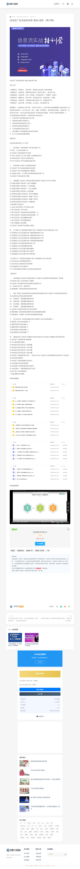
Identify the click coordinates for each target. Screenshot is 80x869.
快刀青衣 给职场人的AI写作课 (40, 797)
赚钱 (44, 837)
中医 (45, 825)
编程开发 (41, 834)
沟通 (57, 831)
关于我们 (26, 853)
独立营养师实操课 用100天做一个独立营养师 (45, 779)
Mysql (47, 823)
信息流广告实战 (39, 550)
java (43, 823)
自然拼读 (22, 837)
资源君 (16, 606)
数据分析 (36, 831)
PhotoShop (22, 825)
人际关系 (22, 828)
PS (35, 825)
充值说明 (38, 853)
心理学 (46, 828)
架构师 (52, 831)
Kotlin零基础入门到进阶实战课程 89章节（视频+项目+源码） (56, 619)
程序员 (31, 834)
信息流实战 (20, 550)
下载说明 (38, 856)
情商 (57, 828)
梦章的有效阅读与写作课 (39, 761)
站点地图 (26, 856)
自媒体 (51, 834)
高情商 (49, 837)
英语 (28, 837)
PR (32, 825)
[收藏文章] (57, 606)
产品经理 (50, 825)
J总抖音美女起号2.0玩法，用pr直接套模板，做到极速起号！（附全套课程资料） (23, 619)
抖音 (21, 831)
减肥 (28, 828)
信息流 (13, 550)
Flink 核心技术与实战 (37, 770)
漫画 (21, 834)
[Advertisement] (40, 588)
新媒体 (47, 831)
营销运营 (26, 16)
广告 (48, 550)
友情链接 (26, 860)
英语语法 (39, 837)
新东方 (41, 831)
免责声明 (38, 860)
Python (40, 825)
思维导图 (52, 828)
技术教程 (20, 16)
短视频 (26, 834)
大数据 (32, 828)
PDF (52, 823)
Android (29, 823)
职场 (47, 834)
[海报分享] (68, 606)
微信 (41, 828)
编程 (36, 834)
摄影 (26, 831)
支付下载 (40, 694)
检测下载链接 (40, 689)
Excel (38, 823)
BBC (34, 823)
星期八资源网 (15, 570)
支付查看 (40, 543)
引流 (37, 828)
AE (21, 823)
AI (24, 823)
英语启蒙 (33, 837)
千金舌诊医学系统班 (37, 788)
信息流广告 (29, 550)
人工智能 (57, 825)
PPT (28, 825)
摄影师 (30, 831)
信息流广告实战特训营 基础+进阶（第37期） (31, 570)
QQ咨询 (41, 716)
